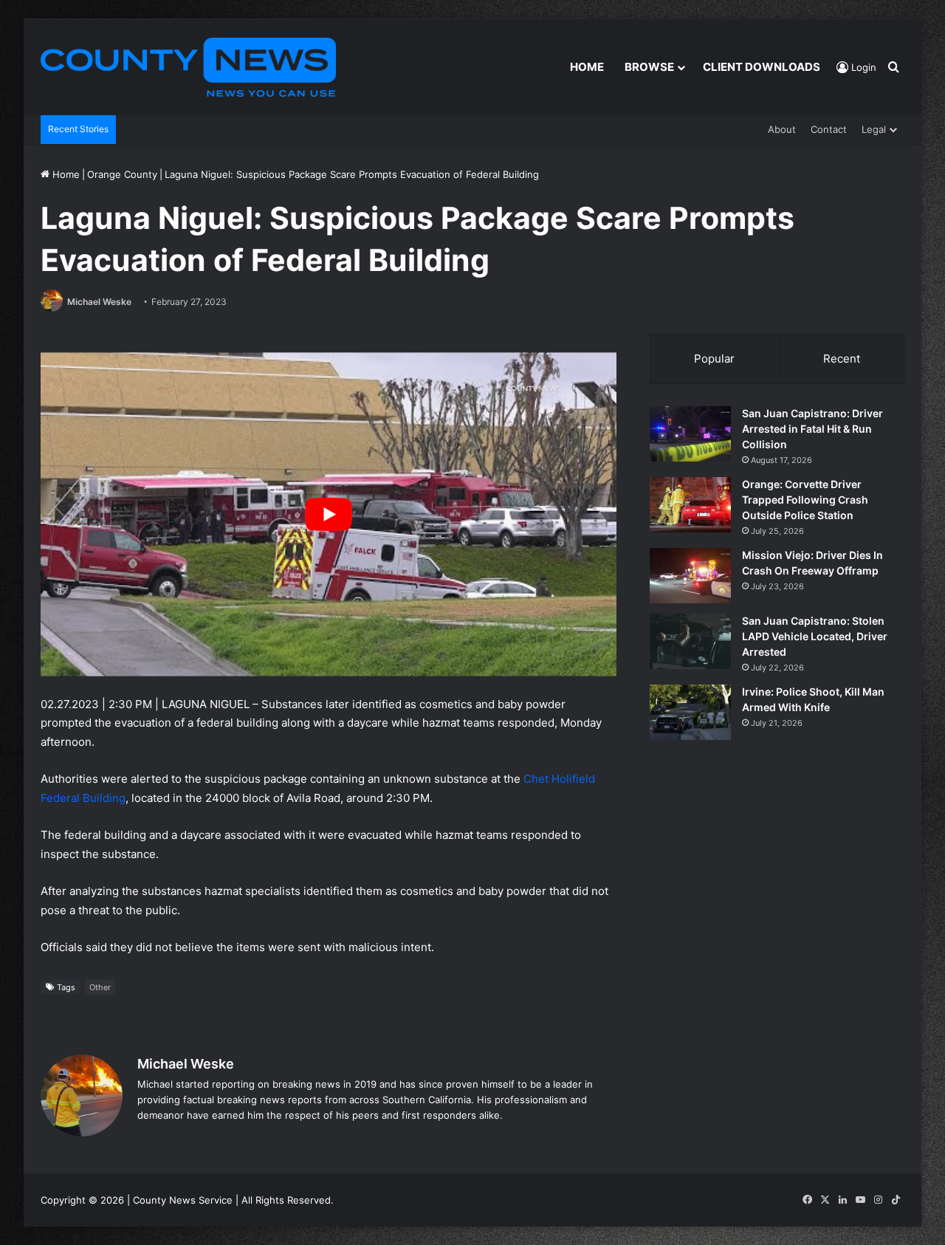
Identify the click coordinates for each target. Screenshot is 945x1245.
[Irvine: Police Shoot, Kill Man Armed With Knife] (690, 712)
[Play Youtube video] (328, 514)
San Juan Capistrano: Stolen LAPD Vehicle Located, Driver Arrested (814, 636)
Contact (829, 129)
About (782, 129)
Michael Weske (99, 301)
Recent (841, 358)
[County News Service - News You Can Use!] (188, 67)
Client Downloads (761, 67)
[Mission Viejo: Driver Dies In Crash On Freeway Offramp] (690, 575)
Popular (714, 358)
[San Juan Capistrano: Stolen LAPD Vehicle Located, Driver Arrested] (690, 641)
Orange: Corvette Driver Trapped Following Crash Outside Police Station (805, 499)
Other (100, 987)
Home (587, 67)
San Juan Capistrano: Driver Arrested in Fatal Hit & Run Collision (812, 428)
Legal (874, 129)
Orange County (122, 174)
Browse (649, 67)
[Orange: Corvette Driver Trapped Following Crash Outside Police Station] (690, 504)
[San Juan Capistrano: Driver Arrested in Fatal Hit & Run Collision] (690, 434)
